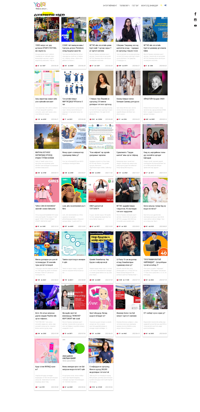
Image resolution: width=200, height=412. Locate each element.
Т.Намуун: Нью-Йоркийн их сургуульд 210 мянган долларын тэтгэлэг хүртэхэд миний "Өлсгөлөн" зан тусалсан (100, 104)
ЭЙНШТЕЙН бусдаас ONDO (154, 99)
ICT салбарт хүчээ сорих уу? (154, 313)
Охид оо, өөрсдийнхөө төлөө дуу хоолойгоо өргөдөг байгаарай (154, 155)
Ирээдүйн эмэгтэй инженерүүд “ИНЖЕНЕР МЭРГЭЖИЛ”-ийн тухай (71, 316)
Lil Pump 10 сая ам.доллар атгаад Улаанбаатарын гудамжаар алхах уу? (127, 262)
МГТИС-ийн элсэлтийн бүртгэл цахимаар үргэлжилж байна (155, 48)
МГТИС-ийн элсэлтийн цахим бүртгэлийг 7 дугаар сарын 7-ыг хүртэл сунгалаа (100, 48)
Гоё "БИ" (135, 5)
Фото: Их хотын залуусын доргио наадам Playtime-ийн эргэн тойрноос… (45, 316)
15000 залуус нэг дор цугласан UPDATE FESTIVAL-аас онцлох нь (46, 48)
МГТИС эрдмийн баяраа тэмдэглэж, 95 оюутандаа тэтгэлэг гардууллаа (126, 209)
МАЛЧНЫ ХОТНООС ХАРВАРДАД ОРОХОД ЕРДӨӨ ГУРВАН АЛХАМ (44, 155)
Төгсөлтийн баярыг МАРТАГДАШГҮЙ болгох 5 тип (72, 101)
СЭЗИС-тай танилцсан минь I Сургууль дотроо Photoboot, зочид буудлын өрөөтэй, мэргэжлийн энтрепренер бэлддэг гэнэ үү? (73, 50)
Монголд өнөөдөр (149, 5)
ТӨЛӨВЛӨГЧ (124, 5)
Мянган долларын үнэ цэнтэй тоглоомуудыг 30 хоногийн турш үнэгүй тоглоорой (46, 262)
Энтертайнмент (110, 5)
